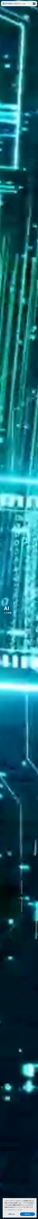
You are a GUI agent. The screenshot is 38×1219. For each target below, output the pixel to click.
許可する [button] (27, 1214)
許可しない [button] (12, 1214)
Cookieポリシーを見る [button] (15, 1209)
